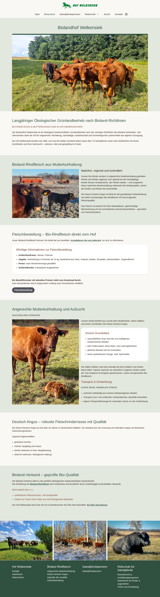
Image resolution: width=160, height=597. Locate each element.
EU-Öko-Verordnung (97, 505)
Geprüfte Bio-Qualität (57, 577)
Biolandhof (49, 14)
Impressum (17, 574)
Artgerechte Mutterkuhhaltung (61, 571)
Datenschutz (18, 577)
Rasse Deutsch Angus (57, 574)
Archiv (107, 14)
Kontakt (119, 14)
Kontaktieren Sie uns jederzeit (86, 240)
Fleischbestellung (23, 290)
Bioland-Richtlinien (39, 484)
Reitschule (90, 14)
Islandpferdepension (70, 14)
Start (37, 14)
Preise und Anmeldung (128, 587)
